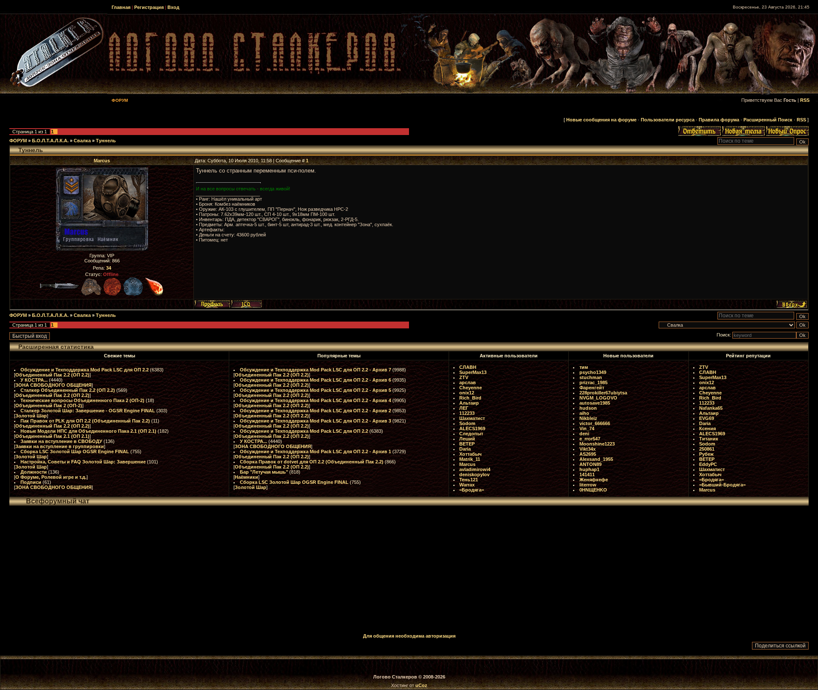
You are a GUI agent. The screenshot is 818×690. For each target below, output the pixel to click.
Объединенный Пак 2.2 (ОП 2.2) (52, 374)
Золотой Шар (31, 415)
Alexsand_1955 (596, 459)
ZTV (463, 377)
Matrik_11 (469, 459)
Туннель (106, 140)
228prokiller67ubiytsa (603, 392)
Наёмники (246, 477)
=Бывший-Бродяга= (722, 484)
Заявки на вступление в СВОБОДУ (61, 441)
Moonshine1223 (597, 443)
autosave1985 (594, 402)
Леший (467, 438)
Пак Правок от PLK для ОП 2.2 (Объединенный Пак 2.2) (85, 420)
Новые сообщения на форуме (601, 119)
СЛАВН (467, 367)
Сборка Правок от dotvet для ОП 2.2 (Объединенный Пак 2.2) (311, 461)
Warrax (467, 484)
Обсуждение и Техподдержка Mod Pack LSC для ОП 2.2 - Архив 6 (315, 379)
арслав (467, 382)
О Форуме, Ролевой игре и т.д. (50, 477)
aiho (584, 413)
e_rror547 (589, 438)
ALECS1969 (472, 428)
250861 (706, 448)
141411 (587, 474)
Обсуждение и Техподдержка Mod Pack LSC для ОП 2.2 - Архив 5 (315, 390)
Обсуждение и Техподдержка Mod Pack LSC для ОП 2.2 (84, 369)
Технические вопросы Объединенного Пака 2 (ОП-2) (82, 400)
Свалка (82, 140)
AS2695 (587, 454)
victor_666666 (594, 423)
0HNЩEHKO (593, 489)
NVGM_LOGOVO (598, 397)
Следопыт (471, 433)
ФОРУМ (18, 140)
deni (584, 433)
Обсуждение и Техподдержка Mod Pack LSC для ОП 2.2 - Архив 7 (315, 369)
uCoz (421, 685)
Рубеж (706, 454)
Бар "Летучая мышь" (264, 471)
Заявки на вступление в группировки (59, 446)
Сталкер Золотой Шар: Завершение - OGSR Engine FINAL (87, 410)
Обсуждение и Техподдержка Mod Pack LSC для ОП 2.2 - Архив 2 (315, 410)
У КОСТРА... (34, 379)
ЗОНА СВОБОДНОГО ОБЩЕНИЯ (53, 385)
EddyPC (708, 464)
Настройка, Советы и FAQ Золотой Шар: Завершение (83, 461)
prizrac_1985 (593, 382)
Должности (33, 471)
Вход (173, 7)
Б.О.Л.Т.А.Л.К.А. (50, 140)
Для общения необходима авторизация (409, 635)
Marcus (102, 160)
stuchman (590, 377)
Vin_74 (586, 428)
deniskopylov (474, 474)
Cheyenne (470, 387)
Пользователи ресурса (667, 119)
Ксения (707, 428)
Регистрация (149, 7)
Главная (121, 7)
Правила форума (719, 119)
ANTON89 (590, 464)
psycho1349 (592, 372)
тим (583, 367)
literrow (587, 484)
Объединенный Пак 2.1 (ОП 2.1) (52, 436)
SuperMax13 (473, 372)
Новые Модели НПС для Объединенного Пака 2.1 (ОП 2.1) (88, 431)
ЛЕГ (463, 408)
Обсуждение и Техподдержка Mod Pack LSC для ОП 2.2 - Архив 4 (315, 400)
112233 (467, 413)
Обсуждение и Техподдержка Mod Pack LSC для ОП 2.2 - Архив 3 (315, 420)
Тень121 (468, 479)
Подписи (30, 482)
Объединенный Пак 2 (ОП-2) (48, 405)
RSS (804, 100)
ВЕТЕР (467, 443)
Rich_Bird (470, 397)
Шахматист (472, 418)
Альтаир (469, 402)
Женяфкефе (593, 479)
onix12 (466, 392)
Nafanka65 (711, 408)
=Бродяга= (471, 489)
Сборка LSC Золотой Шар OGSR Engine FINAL (74, 451)
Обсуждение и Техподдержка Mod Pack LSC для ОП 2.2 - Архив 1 (315, 451)
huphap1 (589, 469)
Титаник (708, 438)
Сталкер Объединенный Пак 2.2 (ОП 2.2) (67, 390)
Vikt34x (587, 448)
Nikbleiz (588, 418)
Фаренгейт (591, 387)
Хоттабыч (470, 454)
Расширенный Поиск (767, 119)
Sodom (467, 423)
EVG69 (706, 418)
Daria (465, 448)
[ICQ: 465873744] (246, 304)
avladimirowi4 (474, 469)
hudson (588, 408)
